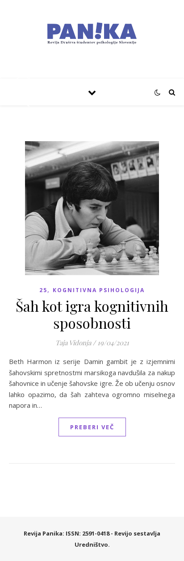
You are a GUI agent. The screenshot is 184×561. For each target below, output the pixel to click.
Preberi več (92, 427)
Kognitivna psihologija (99, 290)
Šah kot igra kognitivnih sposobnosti (92, 314)
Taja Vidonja (73, 342)
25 (43, 290)
